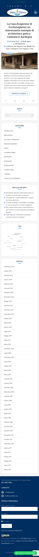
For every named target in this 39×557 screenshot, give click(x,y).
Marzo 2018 (7, 418)
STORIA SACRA (9, 170)
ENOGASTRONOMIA (10, 144)
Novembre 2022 (9, 314)
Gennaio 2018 (8, 426)
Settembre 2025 (9, 267)
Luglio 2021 (7, 331)
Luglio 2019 (7, 362)
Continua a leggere (18, 93)
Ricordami (6, 521)
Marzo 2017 (7, 469)
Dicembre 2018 (8, 387)
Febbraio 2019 (8, 379)
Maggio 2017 (8, 461)
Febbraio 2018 (8, 422)
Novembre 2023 (9, 297)
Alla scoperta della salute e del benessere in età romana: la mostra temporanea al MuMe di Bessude (20, 210)
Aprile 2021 (7, 340)
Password (4, 513)
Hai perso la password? (8, 530)
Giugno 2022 (8, 318)
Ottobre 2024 (8, 275)
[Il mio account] (25, 6)
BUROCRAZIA (8, 135)
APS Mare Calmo (26, 538)
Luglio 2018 (7, 405)
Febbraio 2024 (8, 284)
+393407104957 (10, 492)
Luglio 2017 (7, 452)
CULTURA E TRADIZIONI (11, 139)
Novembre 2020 (9, 349)
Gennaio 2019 (8, 383)
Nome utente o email (8, 506)
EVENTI (6, 148)
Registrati (19, 530)
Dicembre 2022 (8, 310)
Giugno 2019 (8, 366)
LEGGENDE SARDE (9, 152)
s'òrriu (31, 49)
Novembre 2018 (9, 392)
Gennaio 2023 (8, 305)
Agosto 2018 (8, 400)
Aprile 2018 (7, 413)
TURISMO (7, 174)
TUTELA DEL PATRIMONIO (12, 178)
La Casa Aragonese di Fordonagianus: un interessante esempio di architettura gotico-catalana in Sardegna (19, 30)
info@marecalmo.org (11, 496)
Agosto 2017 (8, 448)
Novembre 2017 (9, 435)
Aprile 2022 (7, 323)
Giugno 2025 (8, 271)
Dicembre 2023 (8, 292)
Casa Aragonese (18, 46)
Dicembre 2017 (8, 431)
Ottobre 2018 (8, 396)
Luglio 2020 (7, 353)
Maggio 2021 (8, 336)
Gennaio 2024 (8, 288)
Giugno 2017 (7, 457)
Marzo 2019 (7, 374)
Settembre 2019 (9, 357)
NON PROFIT (8, 157)
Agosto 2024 (8, 279)
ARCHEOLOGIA (20, 44)
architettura (9, 46)
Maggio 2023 (8, 301)
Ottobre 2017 (8, 439)
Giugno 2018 (8, 409)
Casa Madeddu (27, 46)
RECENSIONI (8, 161)
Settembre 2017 (9, 444)
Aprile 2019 (7, 370)
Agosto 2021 (8, 327)
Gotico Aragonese (24, 49)
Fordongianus (14, 49)
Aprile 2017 (7, 465)
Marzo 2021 (7, 344)
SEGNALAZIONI (9, 165)
